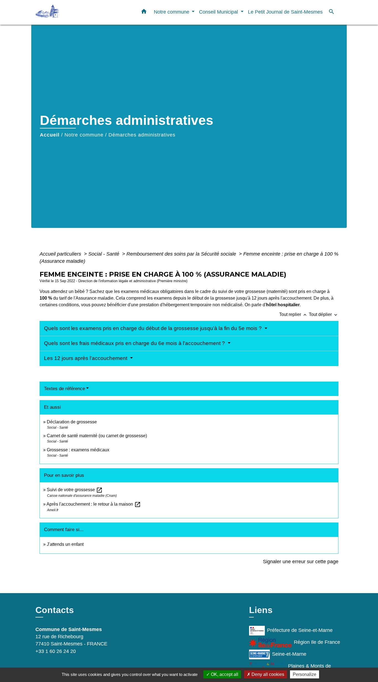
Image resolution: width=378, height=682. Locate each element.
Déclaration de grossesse (72, 422)
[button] (144, 12)
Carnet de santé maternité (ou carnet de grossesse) (97, 435)
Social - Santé (104, 254)
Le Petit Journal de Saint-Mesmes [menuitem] (285, 12)
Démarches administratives (141, 135)
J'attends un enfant (65, 544)
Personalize (304, 674)
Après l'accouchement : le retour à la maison (93, 504)
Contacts (54, 610)
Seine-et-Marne (289, 654)
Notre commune (83, 135)
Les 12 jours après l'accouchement (86, 358)
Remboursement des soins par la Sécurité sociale (181, 254)
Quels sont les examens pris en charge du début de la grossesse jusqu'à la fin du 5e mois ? (153, 328)
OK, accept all (224, 674)
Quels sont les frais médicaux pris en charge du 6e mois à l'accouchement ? (135, 343)
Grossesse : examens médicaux (78, 449)
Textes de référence (64, 388)
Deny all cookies (267, 674)
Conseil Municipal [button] (219, 12)
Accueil (49, 135)
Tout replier (293, 314)
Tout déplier (323, 314)
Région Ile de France (317, 642)
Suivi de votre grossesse (75, 489)
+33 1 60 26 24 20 (55, 651)
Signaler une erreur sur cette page (300, 561)
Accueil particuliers (61, 254)
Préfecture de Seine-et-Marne (300, 630)
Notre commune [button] (172, 12)
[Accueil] (70, 12)
